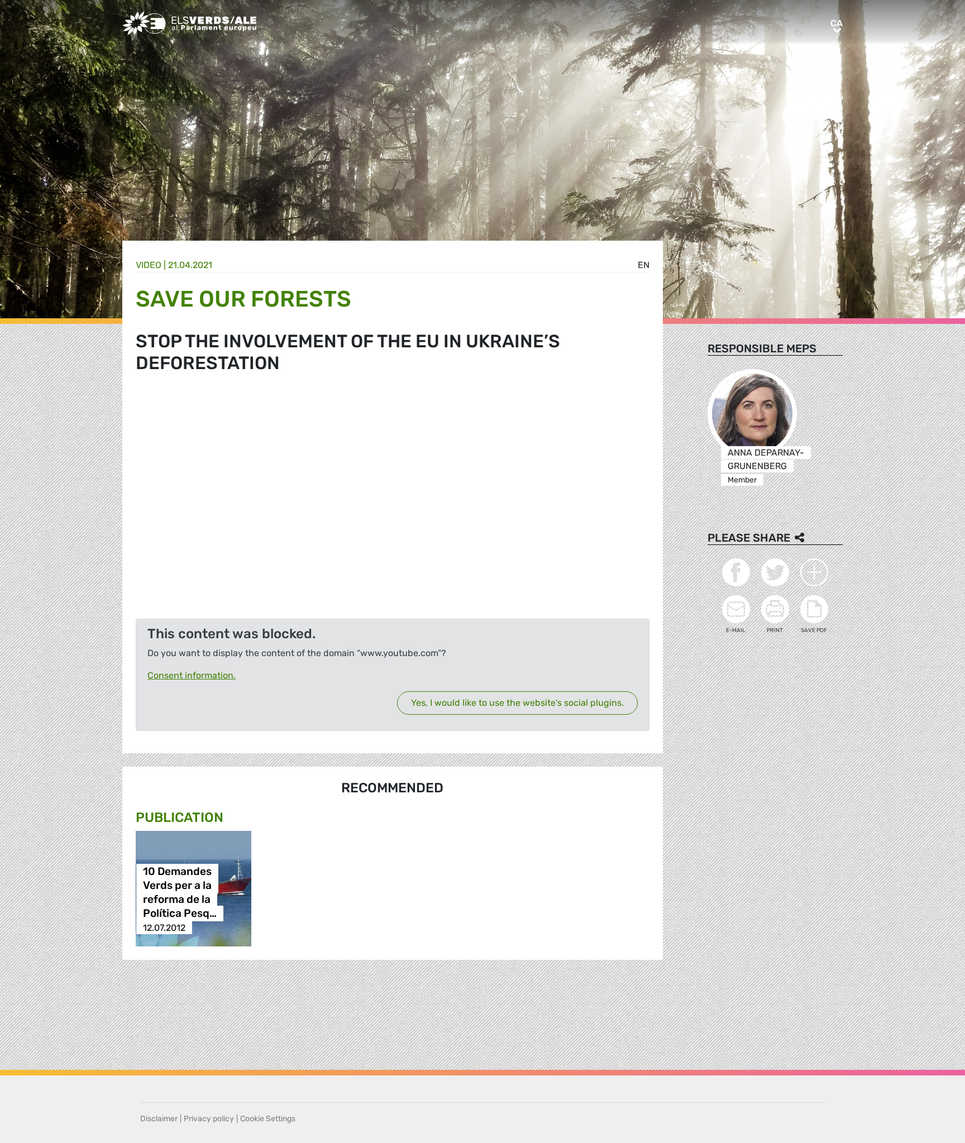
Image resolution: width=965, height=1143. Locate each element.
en (643, 265)
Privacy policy (209, 1118)
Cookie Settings (267, 1118)
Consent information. (191, 675)
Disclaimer (159, 1118)
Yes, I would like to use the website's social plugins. (517, 702)
